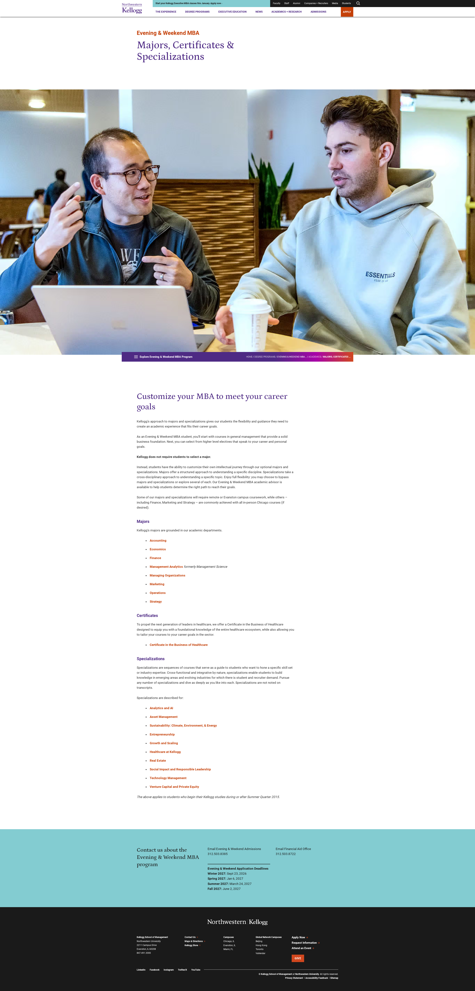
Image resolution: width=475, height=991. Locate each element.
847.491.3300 (144, 953)
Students (346, 3)
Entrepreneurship (162, 734)
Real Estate (158, 760)
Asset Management (164, 717)
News (259, 11)
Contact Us (190, 937)
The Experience (165, 11)
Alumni (296, 3)
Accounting (158, 540)
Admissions (318, 11)
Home (249, 357)
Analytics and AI (161, 708)
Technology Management (168, 778)
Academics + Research (286, 11)
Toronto (259, 949)
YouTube (195, 970)
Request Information (304, 942)
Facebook (154, 970)
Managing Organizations (167, 575)
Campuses (228, 937)
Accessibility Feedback (316, 978)
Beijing (259, 941)
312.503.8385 (218, 854)
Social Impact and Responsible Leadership (180, 769)
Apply (347, 11)
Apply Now (298, 937)
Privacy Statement (294, 978)
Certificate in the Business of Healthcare (179, 645)
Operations (158, 593)
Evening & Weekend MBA (168, 33)
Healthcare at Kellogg (165, 752)
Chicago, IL (228, 941)
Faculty (276, 3)
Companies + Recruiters (316, 3)
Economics (158, 549)
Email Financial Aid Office (293, 849)
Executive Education (232, 11)
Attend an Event (301, 948)
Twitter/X (182, 970)
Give (298, 958)
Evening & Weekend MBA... (292, 357)
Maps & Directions (194, 941)
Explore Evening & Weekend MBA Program (166, 356)
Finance (155, 558)
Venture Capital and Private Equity (174, 787)
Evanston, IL (229, 945)
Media (335, 3)
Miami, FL (228, 949)
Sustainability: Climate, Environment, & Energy (183, 725)
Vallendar (260, 953)
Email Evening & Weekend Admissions (234, 849)
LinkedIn (141, 970)
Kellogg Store (191, 945)
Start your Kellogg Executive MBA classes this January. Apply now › (188, 3)
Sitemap (334, 978)
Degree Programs (197, 11)
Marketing (157, 584)
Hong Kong (261, 945)
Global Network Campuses (269, 937)
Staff (286, 3)
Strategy (156, 601)
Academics (315, 357)
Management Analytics (166, 567)
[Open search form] (358, 3)
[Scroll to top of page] (343, 971)
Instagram (169, 970)
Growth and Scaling (164, 743)
